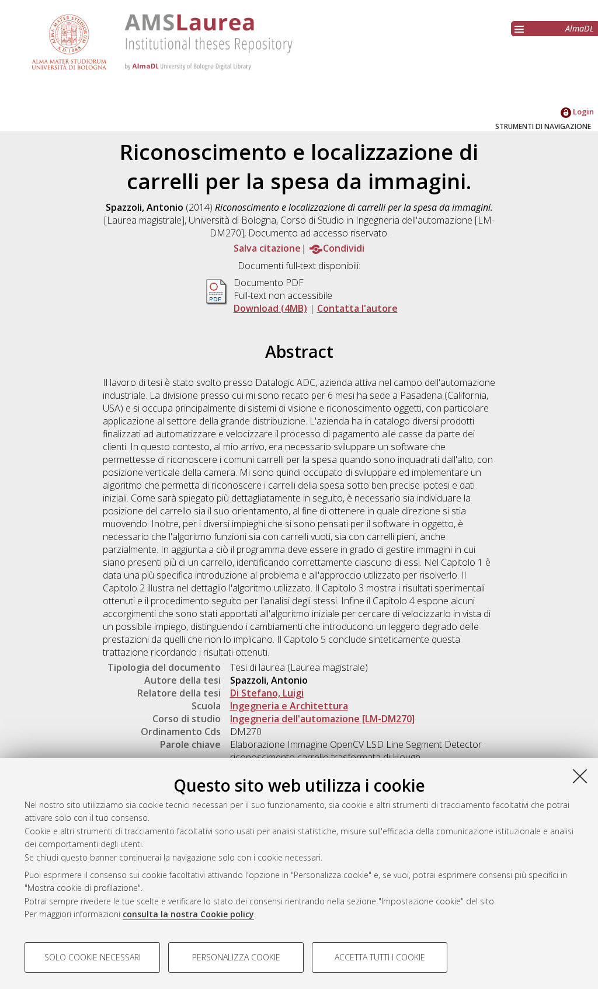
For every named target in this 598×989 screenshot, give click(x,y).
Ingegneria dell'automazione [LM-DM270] (322, 718)
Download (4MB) (270, 308)
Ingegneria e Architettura (289, 705)
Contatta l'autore (357, 308)
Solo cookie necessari (92, 957)
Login (582, 111)
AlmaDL (579, 28)
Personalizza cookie (236, 957)
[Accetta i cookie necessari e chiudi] (580, 776)
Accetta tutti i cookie (380, 957)
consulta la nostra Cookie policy (188, 914)
